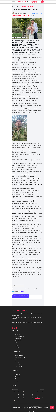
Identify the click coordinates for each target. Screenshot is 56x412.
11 (23, 395)
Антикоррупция (19, 364)
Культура (17, 347)
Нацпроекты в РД (20, 357)
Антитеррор (18, 366)
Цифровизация (19, 359)
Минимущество (19, 355)
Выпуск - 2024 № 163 (36, 13)
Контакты (17, 374)
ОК (52, 407)
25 (23, 398)
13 (32, 395)
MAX (22, 291)
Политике (38, 408)
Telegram (16, 291)
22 (42, 397)
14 (37, 395)
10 (18, 395)
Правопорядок (19, 336)
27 (32, 398)
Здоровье (18, 345)
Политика (18, 340)
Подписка (18, 381)
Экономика (18, 338)
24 (18, 398)
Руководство (18, 378)
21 (37, 397)
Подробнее (15, 321)
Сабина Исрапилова (20, 13)
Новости (17, 334)
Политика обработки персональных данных (24, 404)
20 (32, 397)
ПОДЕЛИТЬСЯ (19, 285)
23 (14, 398)
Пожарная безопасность (22, 362)
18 (23, 397)
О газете (17, 376)
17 (18, 397)
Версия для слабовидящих (21, 15)
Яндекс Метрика (35, 406)
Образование (19, 343)
